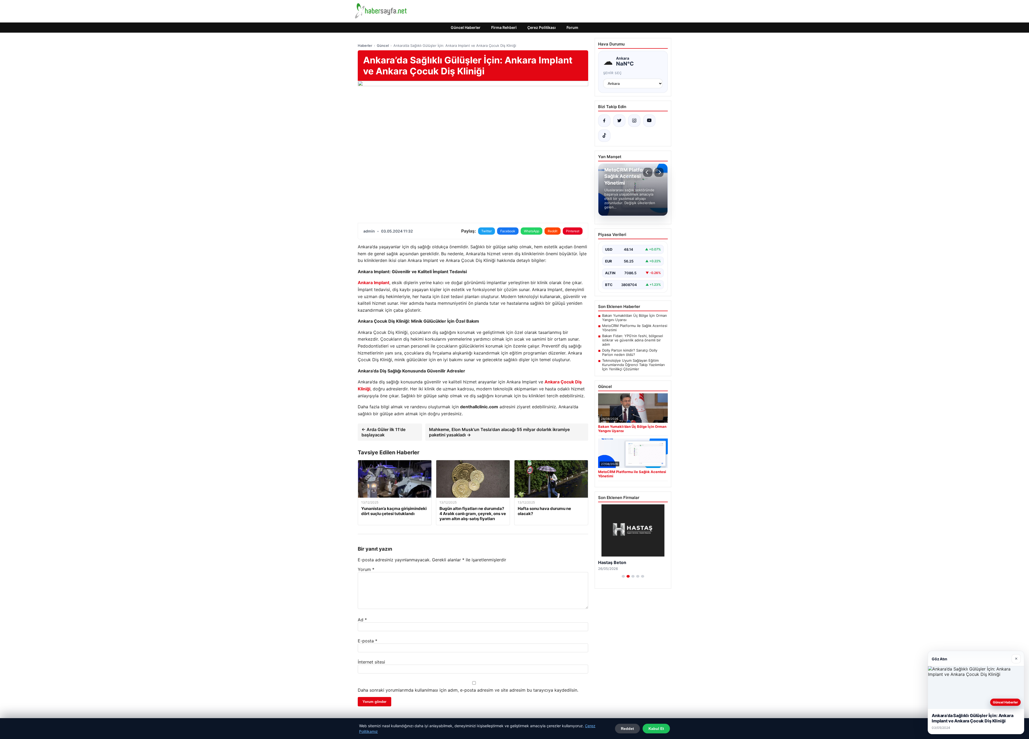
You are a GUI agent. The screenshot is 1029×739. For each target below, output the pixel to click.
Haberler (365, 45)
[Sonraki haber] (658, 172)
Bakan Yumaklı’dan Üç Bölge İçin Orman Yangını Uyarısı (634, 317)
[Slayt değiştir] (623, 576)
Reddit (552, 231)
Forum (572, 27)
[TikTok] (604, 135)
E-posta (367, 640)
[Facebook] (604, 121)
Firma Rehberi (504, 27)
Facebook (507, 231)
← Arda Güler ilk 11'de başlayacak (383, 432)
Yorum (366, 569)
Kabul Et (656, 728)
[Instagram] (634, 121)
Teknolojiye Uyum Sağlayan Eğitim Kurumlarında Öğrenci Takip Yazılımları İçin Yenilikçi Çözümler (633, 364)
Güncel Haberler (465, 27)
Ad (362, 619)
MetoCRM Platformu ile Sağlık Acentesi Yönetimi (634, 327)
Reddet (627, 728)
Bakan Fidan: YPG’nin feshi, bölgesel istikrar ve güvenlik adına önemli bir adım (632, 340)
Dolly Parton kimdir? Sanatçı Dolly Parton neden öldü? (629, 352)
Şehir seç (612, 73)
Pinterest (572, 231)
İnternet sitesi (371, 662)
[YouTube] (649, 121)
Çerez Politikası (541, 27)
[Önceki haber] (647, 172)
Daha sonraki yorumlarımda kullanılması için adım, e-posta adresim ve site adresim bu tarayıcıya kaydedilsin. (468, 690)
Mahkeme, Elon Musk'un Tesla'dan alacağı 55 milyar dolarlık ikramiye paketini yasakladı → (499, 432)
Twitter (486, 231)
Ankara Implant (373, 282)
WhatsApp (531, 231)
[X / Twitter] (619, 121)
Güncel (383, 45)
